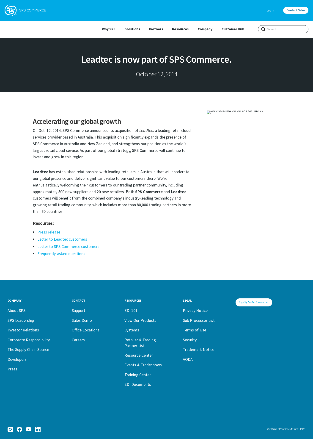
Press (12, 369)
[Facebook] (19, 429)
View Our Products (140, 320)
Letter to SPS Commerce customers (68, 246)
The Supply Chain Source (28, 349)
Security (190, 339)
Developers (17, 359)
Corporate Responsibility (29, 339)
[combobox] (283, 29)
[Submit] (263, 29)
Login (270, 10)
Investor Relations (23, 330)
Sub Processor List (199, 320)
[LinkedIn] (38, 429)
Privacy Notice (195, 310)
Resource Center (138, 355)
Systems (131, 330)
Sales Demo (82, 320)
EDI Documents (137, 384)
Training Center (137, 374)
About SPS (16, 310)
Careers (78, 339)
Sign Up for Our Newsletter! (254, 302)
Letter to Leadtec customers (62, 239)
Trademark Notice (198, 349)
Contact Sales (295, 10)
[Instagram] (10, 429)
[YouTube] (28, 429)
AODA (188, 359)
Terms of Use (194, 330)
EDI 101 (130, 310)
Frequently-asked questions (61, 253)
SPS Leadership (21, 320)
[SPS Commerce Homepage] (25, 10)
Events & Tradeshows (143, 364)
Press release (48, 232)
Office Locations (85, 330)
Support (78, 310)
